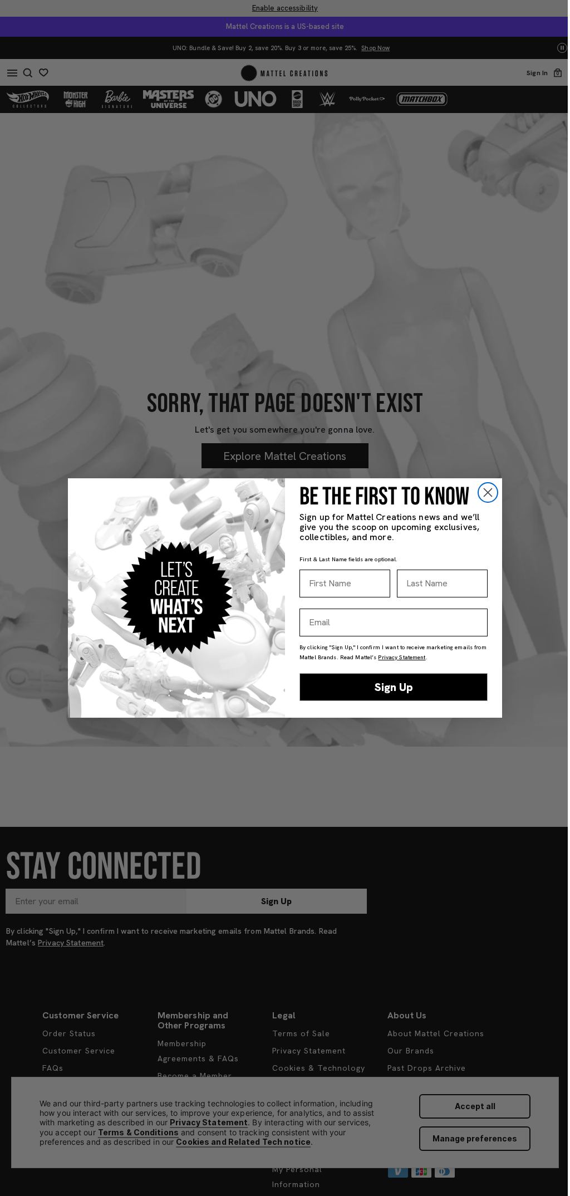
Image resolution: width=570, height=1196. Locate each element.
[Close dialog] (488, 492)
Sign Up (394, 687)
